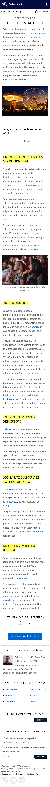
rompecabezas (13, 501)
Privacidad (20, 774)
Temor (32, 701)
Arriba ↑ (39, 774)
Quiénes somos (8, 774)
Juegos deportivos (38, 689)
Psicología (18, 11)
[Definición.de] (13, 4)
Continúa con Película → (25, 636)
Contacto (30, 774)
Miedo (9, 695)
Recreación (11, 689)
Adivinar (33, 695)
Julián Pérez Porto (37, 657)
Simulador (10, 701)
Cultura (7, 11)
